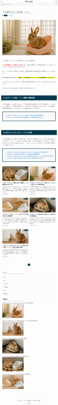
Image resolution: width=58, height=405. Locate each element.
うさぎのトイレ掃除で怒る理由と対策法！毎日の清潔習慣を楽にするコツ (25, 158)
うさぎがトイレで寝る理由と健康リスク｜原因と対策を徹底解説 (23, 154)
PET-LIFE (29, 2)
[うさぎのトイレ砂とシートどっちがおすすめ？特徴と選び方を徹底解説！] (29, 383)
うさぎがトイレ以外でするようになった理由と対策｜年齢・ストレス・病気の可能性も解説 (30, 156)
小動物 (5, 287)
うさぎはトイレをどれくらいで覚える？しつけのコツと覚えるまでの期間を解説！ (28, 152)
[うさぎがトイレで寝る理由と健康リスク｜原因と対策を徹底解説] (29, 347)
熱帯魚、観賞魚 (37, 400)
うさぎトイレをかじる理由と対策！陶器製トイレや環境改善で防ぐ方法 (25, 117)
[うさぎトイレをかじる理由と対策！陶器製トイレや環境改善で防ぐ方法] (29, 365)
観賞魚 (5, 293)
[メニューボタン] (1, 1)
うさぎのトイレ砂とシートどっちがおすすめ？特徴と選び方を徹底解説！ (25, 115)
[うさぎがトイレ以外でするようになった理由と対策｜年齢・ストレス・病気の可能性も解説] (29, 329)
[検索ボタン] (56, 1)
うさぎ (5, 15)
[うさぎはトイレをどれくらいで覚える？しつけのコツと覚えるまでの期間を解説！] (29, 311)
